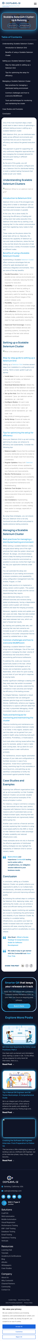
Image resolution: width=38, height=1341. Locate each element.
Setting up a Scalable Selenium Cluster (16, 61)
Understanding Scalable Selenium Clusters (17, 44)
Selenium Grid (17, 364)
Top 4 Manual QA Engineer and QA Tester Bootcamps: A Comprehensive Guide (18, 1095)
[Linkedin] (3, 1197)
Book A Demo (19, 1006)
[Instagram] (19, 1197)
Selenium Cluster (27, 260)
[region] (19, 1323)
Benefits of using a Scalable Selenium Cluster (19, 53)
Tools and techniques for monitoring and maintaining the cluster (18, 101)
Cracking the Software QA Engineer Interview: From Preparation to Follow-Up (18, 1143)
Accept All (19, 1326)
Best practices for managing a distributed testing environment (16, 86)
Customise (19, 1331)
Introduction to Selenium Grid (16, 48)
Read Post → (8, 1064)
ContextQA (21, 859)
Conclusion (6, 114)
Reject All (19, 1337)
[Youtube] (14, 1197)
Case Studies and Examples (12, 109)
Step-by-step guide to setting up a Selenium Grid (17, 66)
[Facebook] (9, 1197)
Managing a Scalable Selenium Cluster (16, 81)
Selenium (29, 462)
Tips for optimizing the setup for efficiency (17, 74)
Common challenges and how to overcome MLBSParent (17, 94)
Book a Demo (13, 857)
